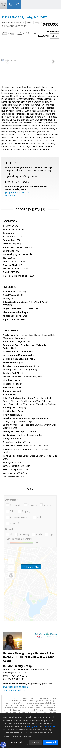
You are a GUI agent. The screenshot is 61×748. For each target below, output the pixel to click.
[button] (3, 744)
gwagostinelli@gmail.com (17, 192)
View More (10, 195)
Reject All (36, 742)
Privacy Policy (33, 726)
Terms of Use (50, 726)
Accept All (51, 742)
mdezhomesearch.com (14, 689)
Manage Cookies (17, 742)
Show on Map (32, 566)
